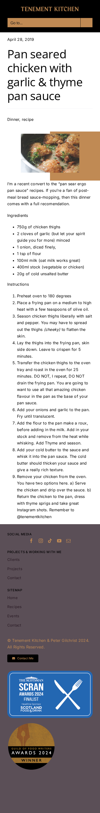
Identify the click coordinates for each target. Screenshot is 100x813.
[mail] (68, 541)
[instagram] (41, 541)
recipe (27, 119)
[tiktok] (50, 541)
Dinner (13, 119)
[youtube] (59, 541)
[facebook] (31, 541)
